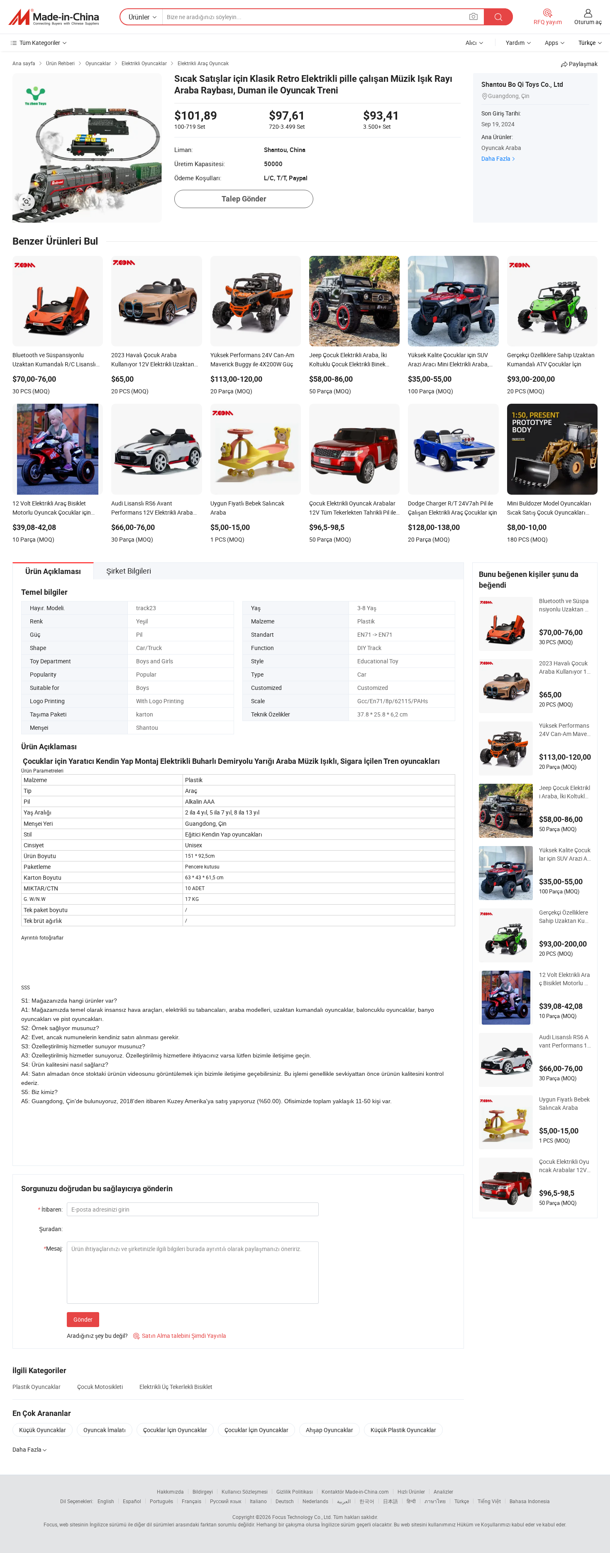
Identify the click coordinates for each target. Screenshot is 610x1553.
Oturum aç (588, 22)
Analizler (443, 1491)
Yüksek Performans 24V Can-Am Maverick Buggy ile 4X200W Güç (564, 729)
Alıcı (471, 43)
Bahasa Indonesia (530, 1501)
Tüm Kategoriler (40, 43)
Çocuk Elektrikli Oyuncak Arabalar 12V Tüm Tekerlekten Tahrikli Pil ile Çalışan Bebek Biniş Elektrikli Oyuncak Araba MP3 (565, 1166)
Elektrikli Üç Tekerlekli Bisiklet (175, 1387)
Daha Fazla (495, 158)
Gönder (83, 1319)
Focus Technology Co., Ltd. (302, 1517)
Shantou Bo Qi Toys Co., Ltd (522, 84)
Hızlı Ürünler (411, 1491)
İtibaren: (50, 1209)
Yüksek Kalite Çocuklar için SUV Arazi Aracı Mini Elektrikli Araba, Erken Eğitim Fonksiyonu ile (564, 854)
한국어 (366, 1501)
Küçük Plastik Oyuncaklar (403, 1430)
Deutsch (285, 1501)
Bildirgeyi (203, 1491)
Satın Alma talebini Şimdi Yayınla (179, 1336)
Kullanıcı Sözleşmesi (245, 1491)
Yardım (515, 43)
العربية (344, 1501)
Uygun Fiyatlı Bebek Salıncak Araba (564, 1103)
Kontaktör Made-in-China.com (355, 1491)
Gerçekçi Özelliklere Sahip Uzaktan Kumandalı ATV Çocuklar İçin (565, 916)
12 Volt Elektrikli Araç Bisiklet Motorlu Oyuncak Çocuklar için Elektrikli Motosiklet (565, 979)
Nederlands (315, 1501)
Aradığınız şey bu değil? (97, 1336)
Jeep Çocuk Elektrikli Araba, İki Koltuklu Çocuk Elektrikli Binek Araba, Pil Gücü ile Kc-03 (564, 792)
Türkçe (461, 1501)
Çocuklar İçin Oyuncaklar (175, 1430)
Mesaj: (53, 1248)
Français (191, 1501)
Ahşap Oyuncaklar (329, 1430)
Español (132, 1501)
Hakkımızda (170, 1491)
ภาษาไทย (435, 1501)
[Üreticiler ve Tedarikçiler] (53, 17)
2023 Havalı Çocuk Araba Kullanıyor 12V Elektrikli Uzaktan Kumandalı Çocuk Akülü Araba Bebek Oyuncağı (564, 667)
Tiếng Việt (489, 1501)
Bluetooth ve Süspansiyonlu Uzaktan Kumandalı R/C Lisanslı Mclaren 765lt (564, 605)
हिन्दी (411, 1501)
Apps (551, 43)
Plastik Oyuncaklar (36, 1387)
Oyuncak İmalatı (104, 1430)
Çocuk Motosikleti (100, 1387)
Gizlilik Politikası (294, 1491)
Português (161, 1501)
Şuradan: (51, 1229)
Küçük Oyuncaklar (42, 1430)
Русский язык (225, 1501)
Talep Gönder (244, 198)
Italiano (258, 1501)
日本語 (390, 1501)
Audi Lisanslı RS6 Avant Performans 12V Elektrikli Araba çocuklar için (564, 1041)
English (106, 1501)
